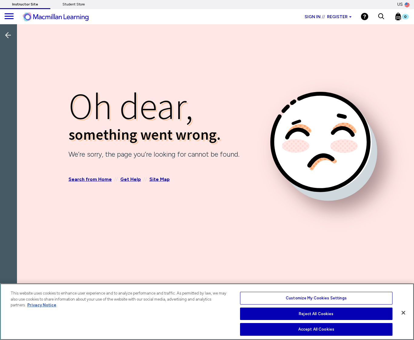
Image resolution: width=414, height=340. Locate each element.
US (400, 4)
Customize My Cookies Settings (316, 298)
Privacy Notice (41, 305)
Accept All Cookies (316, 329)
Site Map (159, 179)
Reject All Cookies (316, 314)
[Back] (10, 75)
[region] (207, 311)
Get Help (130, 179)
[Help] (364, 16)
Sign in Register (326, 16)
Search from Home (90, 179)
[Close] (403, 312)
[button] (381, 16)
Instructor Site (25, 4)
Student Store (73, 4)
